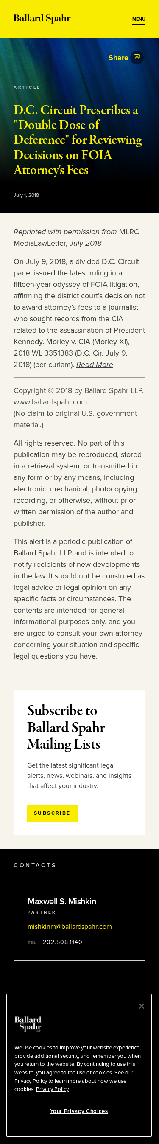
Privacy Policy (52, 1089)
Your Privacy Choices (79, 1111)
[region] (79, 1065)
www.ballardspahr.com (50, 402)
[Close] (141, 1006)
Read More (94, 364)
